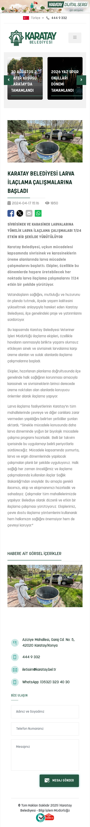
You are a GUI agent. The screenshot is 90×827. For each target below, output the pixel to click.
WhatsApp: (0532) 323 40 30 (46, 682)
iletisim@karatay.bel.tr (39, 670)
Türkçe (35, 18)
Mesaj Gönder (63, 780)
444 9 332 (31, 657)
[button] (8, 80)
